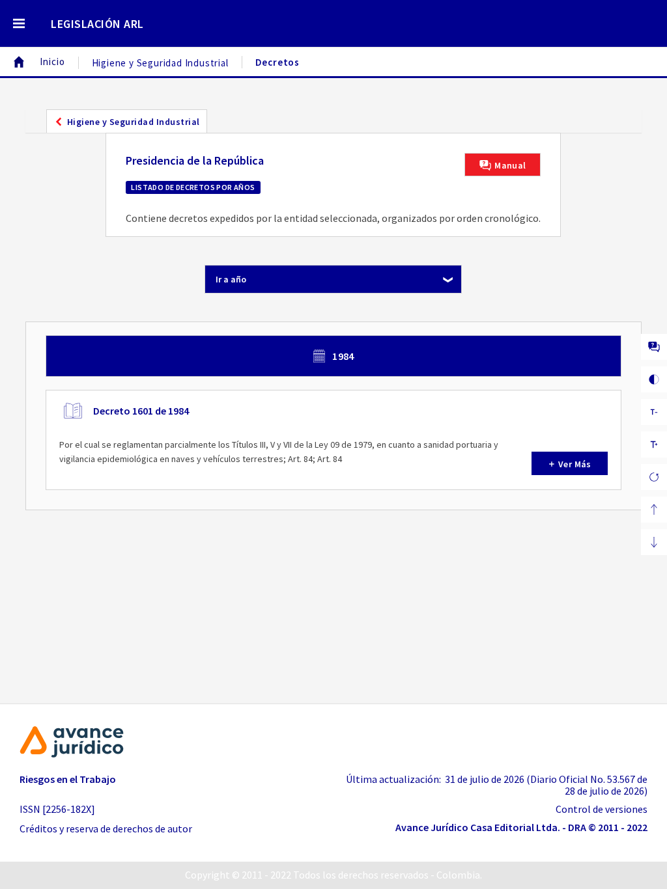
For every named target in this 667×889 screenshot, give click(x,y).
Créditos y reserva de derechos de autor (106, 828)
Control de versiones (601, 809)
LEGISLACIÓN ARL (97, 23)
